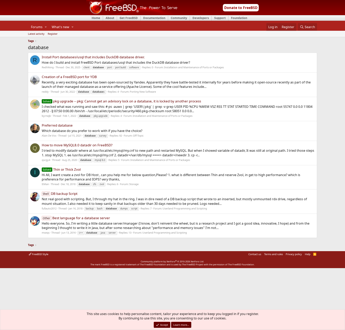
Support (220, 18)
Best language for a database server (76, 218)
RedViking (48, 67)
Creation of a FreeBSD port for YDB (69, 76)
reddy (45, 91)
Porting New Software (143, 91)
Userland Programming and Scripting (185, 208)
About (110, 18)
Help (307, 254)
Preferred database (57, 125)
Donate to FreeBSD (241, 7)
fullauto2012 (49, 208)
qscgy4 (46, 160)
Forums (37, 27)
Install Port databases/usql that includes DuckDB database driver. (93, 57)
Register (53, 34)
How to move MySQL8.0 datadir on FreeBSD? (77, 145)
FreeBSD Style (39, 254)
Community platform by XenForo (172, 261)
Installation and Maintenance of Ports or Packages (194, 67)
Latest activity (36, 34)
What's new (60, 27)
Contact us (254, 254)
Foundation (239, 18)
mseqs (46, 232)
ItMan (45, 184)
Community (179, 18)
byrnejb (46, 116)
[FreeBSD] (131, 14)
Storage (134, 184)
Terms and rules (273, 254)
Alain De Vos (49, 135)
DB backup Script (60, 193)
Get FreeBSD (129, 18)
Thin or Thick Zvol (62, 169)
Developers (200, 18)
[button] (46, 27)
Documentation (154, 18)
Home (96, 18)
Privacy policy (294, 254)
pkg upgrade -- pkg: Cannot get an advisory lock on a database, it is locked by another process (122, 101)
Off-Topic (138, 135)
